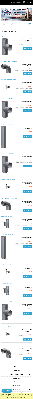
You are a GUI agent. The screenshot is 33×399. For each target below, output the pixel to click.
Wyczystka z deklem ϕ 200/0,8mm (8, 79)
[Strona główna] (16, 13)
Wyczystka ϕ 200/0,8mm (6, 216)
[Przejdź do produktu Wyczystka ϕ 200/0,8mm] (7, 223)
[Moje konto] (20, 24)
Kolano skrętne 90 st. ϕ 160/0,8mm (9, 346)
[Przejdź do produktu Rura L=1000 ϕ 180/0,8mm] (7, 247)
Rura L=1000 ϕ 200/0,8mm (7, 124)
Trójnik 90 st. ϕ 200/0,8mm (7, 36)
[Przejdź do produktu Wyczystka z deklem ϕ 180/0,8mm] (7, 187)
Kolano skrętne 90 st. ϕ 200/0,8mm (9, 61)
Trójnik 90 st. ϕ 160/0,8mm (7, 153)
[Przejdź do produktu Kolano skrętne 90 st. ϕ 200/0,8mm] (7, 68)
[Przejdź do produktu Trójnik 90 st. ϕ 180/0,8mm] (7, 109)
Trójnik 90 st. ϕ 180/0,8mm (7, 98)
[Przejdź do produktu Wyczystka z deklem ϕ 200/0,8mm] (7, 87)
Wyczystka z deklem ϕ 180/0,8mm (8, 179)
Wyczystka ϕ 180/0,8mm (6, 283)
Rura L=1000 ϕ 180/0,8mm (7, 234)
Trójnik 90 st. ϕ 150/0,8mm (7, 301)
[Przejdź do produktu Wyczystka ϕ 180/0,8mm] (7, 290)
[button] (4, 24)
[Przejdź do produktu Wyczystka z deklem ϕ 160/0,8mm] (7, 271)
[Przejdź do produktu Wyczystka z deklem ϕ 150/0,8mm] (7, 334)
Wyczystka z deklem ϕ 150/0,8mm (8, 327)
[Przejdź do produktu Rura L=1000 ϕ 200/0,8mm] (7, 137)
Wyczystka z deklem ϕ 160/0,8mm (8, 264)
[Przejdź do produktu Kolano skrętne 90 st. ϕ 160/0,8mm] (7, 353)
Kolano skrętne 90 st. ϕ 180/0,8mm (9, 198)
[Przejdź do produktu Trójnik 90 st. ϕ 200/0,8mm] (7, 46)
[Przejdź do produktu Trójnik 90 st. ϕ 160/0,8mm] (7, 164)
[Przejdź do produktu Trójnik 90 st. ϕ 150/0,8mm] (7, 312)
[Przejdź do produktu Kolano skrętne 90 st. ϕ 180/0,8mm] (7, 205)
